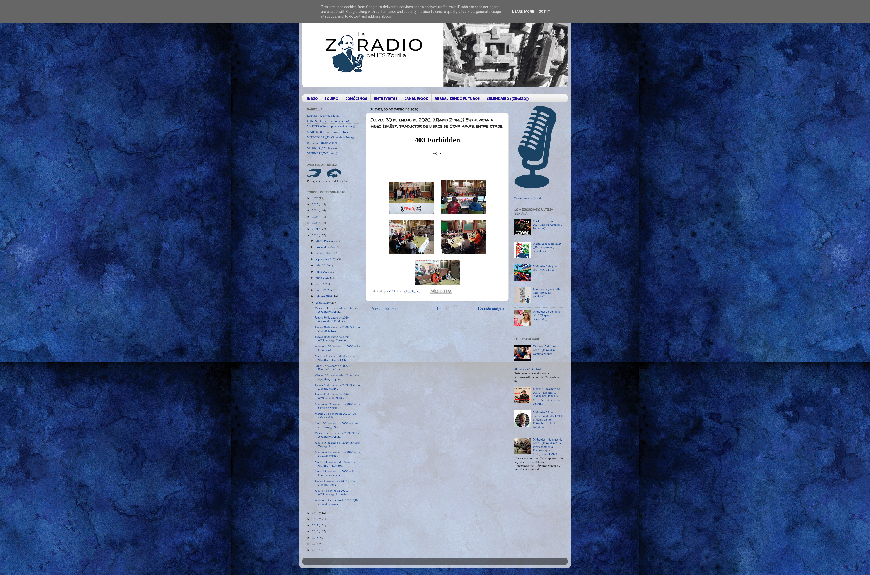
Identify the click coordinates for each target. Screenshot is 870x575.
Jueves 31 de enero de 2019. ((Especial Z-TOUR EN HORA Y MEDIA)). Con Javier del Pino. (546, 396)
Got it (544, 12)
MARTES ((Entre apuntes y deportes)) (331, 126)
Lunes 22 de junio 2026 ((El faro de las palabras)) (547, 292)
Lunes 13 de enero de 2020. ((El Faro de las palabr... (334, 473)
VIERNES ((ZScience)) (322, 148)
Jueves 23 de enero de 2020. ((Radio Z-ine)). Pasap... (337, 387)
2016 (315, 531)
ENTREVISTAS (385, 98)
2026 (315, 198)
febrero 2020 (324, 296)
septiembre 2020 (326, 259)
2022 (315, 223)
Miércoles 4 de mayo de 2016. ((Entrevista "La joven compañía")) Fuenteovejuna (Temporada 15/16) (547, 446)
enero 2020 (323, 302)
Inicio (442, 308)
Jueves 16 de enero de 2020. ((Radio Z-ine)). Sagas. (337, 444)
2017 (315, 525)
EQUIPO (331, 98)
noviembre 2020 (326, 247)
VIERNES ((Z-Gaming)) (322, 153)
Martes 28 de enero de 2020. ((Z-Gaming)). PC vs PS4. (335, 358)
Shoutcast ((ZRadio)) (527, 369)
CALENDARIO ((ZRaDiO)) (508, 98)
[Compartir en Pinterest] (449, 291)
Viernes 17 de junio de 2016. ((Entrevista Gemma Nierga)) (547, 350)
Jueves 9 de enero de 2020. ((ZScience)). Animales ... (332, 492)
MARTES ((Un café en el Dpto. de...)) (330, 132)
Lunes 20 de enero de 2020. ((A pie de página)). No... (336, 425)
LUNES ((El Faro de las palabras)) (328, 121)
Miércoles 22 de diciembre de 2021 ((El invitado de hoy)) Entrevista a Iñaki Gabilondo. (547, 419)
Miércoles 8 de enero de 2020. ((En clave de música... (336, 502)
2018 (315, 519)
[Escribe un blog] (436, 291)
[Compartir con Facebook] (445, 291)
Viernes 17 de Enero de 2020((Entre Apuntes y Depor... (337, 434)
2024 (315, 210)
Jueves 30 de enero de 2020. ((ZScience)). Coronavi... (332, 338)
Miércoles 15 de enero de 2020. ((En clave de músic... (337, 454)
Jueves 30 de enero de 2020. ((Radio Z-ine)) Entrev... (337, 329)
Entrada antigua (491, 308)
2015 (315, 538)
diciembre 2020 (326, 240)
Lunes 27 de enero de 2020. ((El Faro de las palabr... (334, 367)
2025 (315, 204)
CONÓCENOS (356, 98)
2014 (315, 544)
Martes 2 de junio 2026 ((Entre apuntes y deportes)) (547, 247)
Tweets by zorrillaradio (528, 198)
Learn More (523, 12)
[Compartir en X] (441, 291)
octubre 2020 (324, 253)
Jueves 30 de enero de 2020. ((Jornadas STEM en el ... (332, 319)
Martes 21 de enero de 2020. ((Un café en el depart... (336, 415)
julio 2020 (322, 265)
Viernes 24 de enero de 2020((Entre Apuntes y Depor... (337, 377)
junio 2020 (323, 271)
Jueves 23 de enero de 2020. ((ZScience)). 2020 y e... (332, 396)
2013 (315, 550)
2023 (315, 217)
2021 (315, 229)
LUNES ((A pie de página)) (324, 115)
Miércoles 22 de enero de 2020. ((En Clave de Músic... (337, 406)
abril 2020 (322, 284)
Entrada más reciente (387, 308)
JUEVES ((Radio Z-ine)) (322, 143)
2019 (315, 513)
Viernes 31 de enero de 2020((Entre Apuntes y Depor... (337, 310)
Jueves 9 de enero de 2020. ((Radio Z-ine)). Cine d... (336, 483)
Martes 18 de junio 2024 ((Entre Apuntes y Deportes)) (547, 224)
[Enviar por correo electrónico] (432, 291)
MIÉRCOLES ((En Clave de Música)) (330, 137)
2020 (315, 235)
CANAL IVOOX (416, 98)
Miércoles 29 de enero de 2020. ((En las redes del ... (337, 348)
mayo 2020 (323, 278)
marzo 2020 (323, 290)
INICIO (312, 98)
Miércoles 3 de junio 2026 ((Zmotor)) (545, 268)
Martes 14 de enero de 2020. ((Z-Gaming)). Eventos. (335, 463)
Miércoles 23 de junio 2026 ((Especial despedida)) (546, 315)
